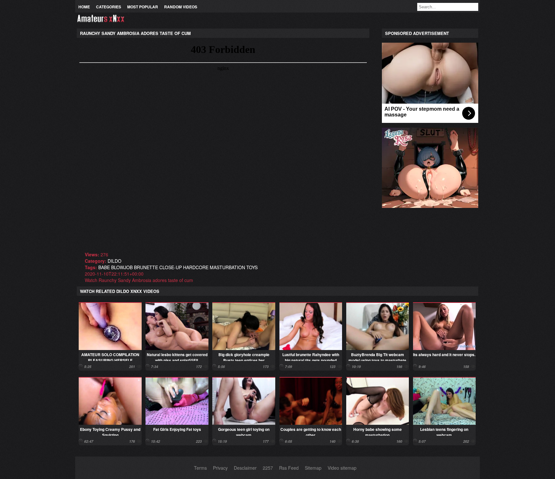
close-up (170, 267)
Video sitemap (342, 468)
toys (252, 267)
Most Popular (142, 7)
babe (104, 267)
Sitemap (313, 468)
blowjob (122, 267)
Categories (108, 7)
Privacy (220, 468)
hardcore (195, 267)
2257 (268, 468)
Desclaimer (245, 468)
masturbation (227, 267)
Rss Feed (289, 468)
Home (84, 7)
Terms (200, 468)
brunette (146, 267)
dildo (114, 261)
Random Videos (180, 7)
